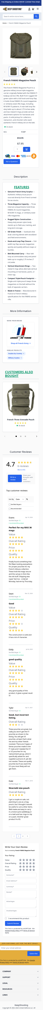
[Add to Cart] (26, 149)
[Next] (36, 72)
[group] (10, 84)
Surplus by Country (15, 353)
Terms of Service (29, 931)
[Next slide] (36, 436)
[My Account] (29, 9)
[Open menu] (37, 9)
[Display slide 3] (25, 436)
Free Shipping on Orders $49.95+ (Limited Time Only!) (20, 2)
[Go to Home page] (12, 9)
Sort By (11, 499)
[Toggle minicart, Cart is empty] (33, 9)
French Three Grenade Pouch (20, 419)
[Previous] (14, 836)
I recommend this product (18, 918)
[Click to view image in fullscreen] (21, 46)
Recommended (16, 509)
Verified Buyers (16, 504)
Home (5, 23)
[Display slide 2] (20, 436)
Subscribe (33, 953)
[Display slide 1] (16, 436)
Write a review (13, 478)
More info (21, 470)
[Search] (36, 16)
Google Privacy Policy (12, 931)
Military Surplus (14, 358)
